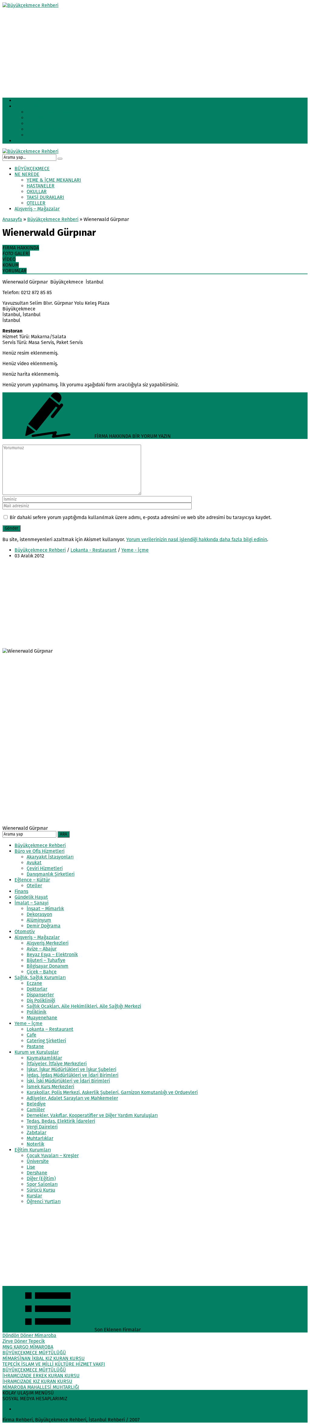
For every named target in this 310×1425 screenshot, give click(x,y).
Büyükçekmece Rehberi (52, 219)
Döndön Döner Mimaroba (29, 1335)
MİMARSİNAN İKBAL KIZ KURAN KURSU (43, 1358)
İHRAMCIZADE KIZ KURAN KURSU (37, 1381)
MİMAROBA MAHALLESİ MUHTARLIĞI (40, 1387)
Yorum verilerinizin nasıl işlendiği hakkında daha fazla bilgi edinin (196, 539)
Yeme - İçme (135, 550)
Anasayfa (12, 219)
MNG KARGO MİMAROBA (27, 1347)
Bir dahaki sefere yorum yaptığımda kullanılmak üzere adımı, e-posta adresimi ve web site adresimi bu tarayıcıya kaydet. (141, 517)
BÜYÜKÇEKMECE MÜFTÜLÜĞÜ (34, 1352)
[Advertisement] (155, 50)
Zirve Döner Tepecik (23, 1341)
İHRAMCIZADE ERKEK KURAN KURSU (41, 1375)
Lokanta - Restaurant (94, 550)
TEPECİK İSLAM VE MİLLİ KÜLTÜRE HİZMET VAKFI (53, 1364)
